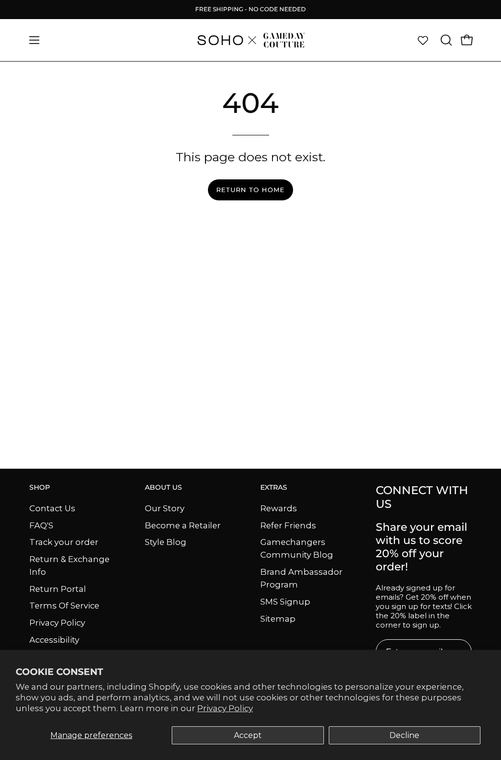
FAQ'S (41, 525)
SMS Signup (285, 602)
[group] (250, 9)
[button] (445, 40)
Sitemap (278, 618)
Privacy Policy (225, 708)
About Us (163, 487)
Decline (404, 735)
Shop (39, 487)
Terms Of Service (64, 605)
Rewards (278, 508)
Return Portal (57, 588)
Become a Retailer (183, 525)
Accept (248, 735)
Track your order (63, 542)
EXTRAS (273, 487)
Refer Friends (288, 525)
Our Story (164, 508)
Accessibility (54, 639)
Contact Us (52, 508)
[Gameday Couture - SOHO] (250, 40)
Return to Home (250, 190)
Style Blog (165, 542)
